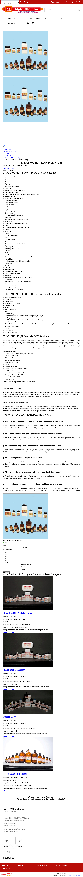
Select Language (25, 2)
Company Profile (33, 18)
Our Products (57, 18)
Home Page (10, 18)
